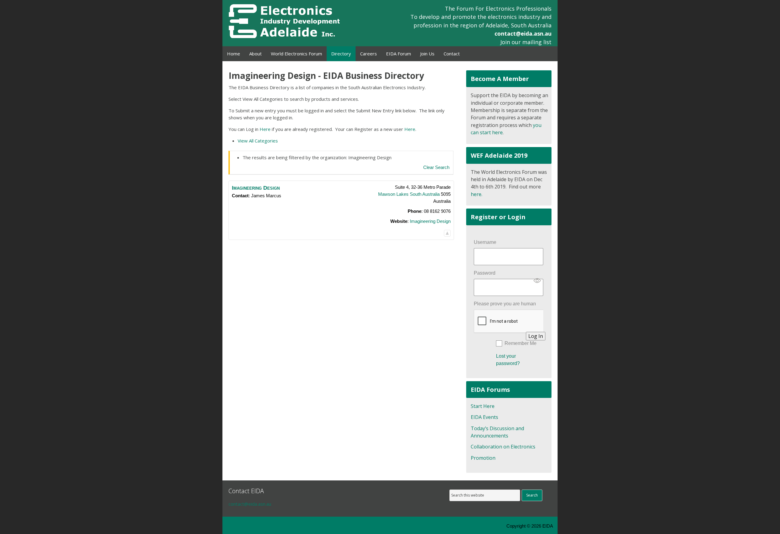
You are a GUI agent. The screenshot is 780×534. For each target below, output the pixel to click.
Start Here (483, 406)
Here (265, 129)
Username (485, 242)
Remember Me (521, 343)
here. (476, 194)
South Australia (425, 194)
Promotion (483, 458)
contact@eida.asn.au (523, 33)
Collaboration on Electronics (503, 446)
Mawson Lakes (393, 194)
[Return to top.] (447, 233)
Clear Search (436, 167)
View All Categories (258, 141)
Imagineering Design (430, 221)
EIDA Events (484, 417)
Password (484, 273)
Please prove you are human (505, 303)
